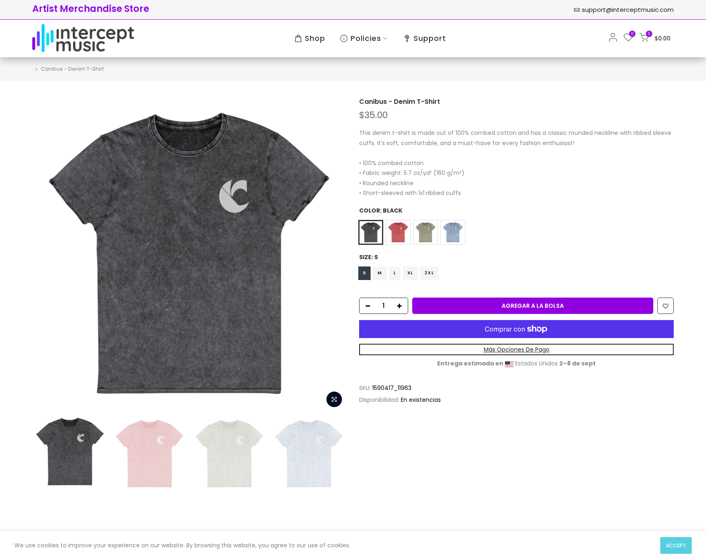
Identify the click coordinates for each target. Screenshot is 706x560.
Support (429, 38)
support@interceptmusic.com (628, 9)
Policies (366, 38)
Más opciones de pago (517, 349)
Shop (315, 38)
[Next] (332, 254)
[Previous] (46, 254)
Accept (676, 545)
